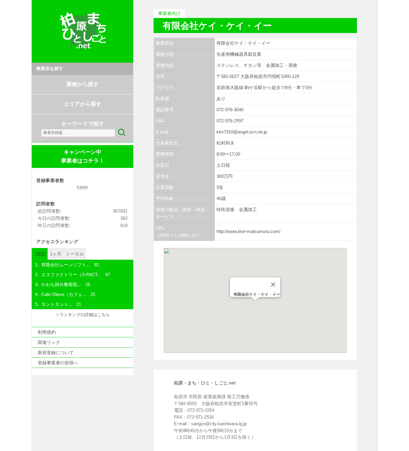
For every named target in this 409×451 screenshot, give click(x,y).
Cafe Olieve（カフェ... (63, 294)
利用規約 (47, 332)
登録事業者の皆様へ (58, 362)
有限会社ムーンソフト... (65, 264)
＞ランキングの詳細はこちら (82, 314)
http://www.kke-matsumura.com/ (248, 231)
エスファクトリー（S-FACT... (71, 274)
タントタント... (56, 304)
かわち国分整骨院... (61, 284)
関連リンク (49, 342)
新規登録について (56, 352)
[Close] (273, 284)
